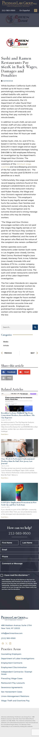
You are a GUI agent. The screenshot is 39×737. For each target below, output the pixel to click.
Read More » (5, 434)
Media (5, 342)
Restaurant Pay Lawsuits (13, 683)
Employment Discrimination (14, 667)
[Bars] (35, 10)
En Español (25, 10)
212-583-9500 (8, 10)
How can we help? (19, 528)
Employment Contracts (11, 663)
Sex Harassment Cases (11, 692)
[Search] (35, 327)
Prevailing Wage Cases (11, 678)
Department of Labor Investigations (17, 658)
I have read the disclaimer (16, 575)
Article (6, 345)
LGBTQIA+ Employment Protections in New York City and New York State (19, 503)
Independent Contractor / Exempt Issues (16, 672)
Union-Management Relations (15, 696)
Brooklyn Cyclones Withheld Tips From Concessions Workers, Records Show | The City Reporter (18, 415)
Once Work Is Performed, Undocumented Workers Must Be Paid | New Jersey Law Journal (17, 461)
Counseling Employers (11, 654)
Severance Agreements (12, 687)
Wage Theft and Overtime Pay (15, 700)
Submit (19, 598)
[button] (9, 372)
